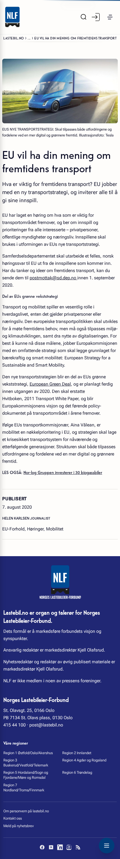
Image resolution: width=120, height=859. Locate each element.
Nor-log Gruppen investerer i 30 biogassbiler (62, 472)
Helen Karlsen (16, 518)
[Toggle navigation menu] (106, 845)
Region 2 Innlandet (76, 753)
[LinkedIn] (60, 847)
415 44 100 (14, 725)
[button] (110, 17)
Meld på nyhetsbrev (18, 826)
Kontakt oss (12, 818)
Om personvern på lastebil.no (26, 811)
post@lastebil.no (46, 725)
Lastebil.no (13, 38)
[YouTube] (51, 847)
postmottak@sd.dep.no (53, 277)
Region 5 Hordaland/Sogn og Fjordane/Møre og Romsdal (25, 775)
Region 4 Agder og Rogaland (84, 760)
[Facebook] (42, 847)
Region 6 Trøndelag (77, 772)
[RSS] (78, 847)
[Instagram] (69, 847)
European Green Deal (50, 384)
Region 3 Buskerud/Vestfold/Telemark (25, 762)
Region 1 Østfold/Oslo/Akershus (28, 753)
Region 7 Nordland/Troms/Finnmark (23, 787)
